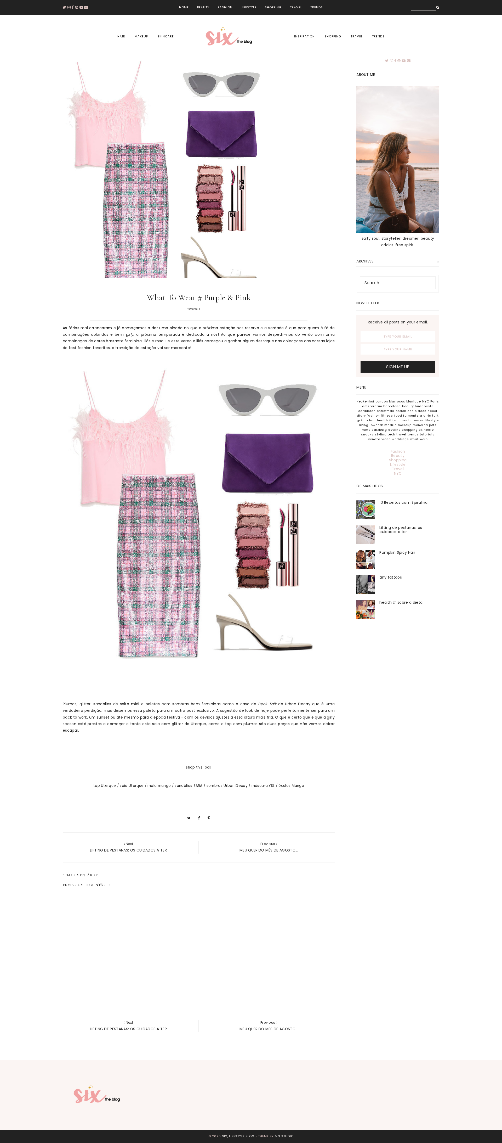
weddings (400, 439)
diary (361, 415)
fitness (387, 415)
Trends (316, 7)
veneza (374, 439)
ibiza (393, 420)
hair (121, 36)
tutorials (427, 434)
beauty (408, 406)
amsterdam (372, 406)
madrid (390, 425)
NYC (425, 401)
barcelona (392, 406)
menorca (420, 425)
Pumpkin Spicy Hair (397, 552)
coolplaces (416, 411)
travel (357, 36)
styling (381, 434)
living (363, 425)
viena (386, 439)
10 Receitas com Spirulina (403, 502)
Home (184, 7)
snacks (367, 434)
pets (433, 425)
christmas (385, 411)
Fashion (225, 7)
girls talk (431, 415)
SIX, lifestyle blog (238, 1136)
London (382, 401)
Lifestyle (248, 7)
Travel (296, 7)
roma (366, 430)
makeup (141, 36)
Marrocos (397, 401)
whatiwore (419, 439)
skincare (165, 36)
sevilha (394, 430)
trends (378, 36)
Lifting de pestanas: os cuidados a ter (400, 530)
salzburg (379, 430)
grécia (362, 420)
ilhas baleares (411, 420)
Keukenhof (365, 401)
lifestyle (432, 420)
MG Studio (284, 1136)
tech (391, 434)
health (382, 420)
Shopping (273, 7)
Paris (434, 401)
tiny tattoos (390, 577)
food (398, 415)
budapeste (424, 406)
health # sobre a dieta (401, 602)
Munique (413, 401)
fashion (373, 415)
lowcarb (376, 425)
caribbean (367, 411)
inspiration (304, 36)
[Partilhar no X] (189, 818)
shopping (332, 36)
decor (432, 411)
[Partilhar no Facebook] (199, 818)
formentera (412, 415)
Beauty (203, 7)
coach (401, 411)
